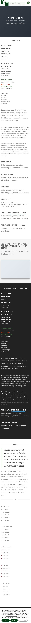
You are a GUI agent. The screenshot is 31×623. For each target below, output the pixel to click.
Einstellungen (23, 620)
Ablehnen (14, 620)
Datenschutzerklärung (11, 616)
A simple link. (22, 137)
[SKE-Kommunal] (13, 2)
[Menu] (28, 3)
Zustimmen (5, 620)
